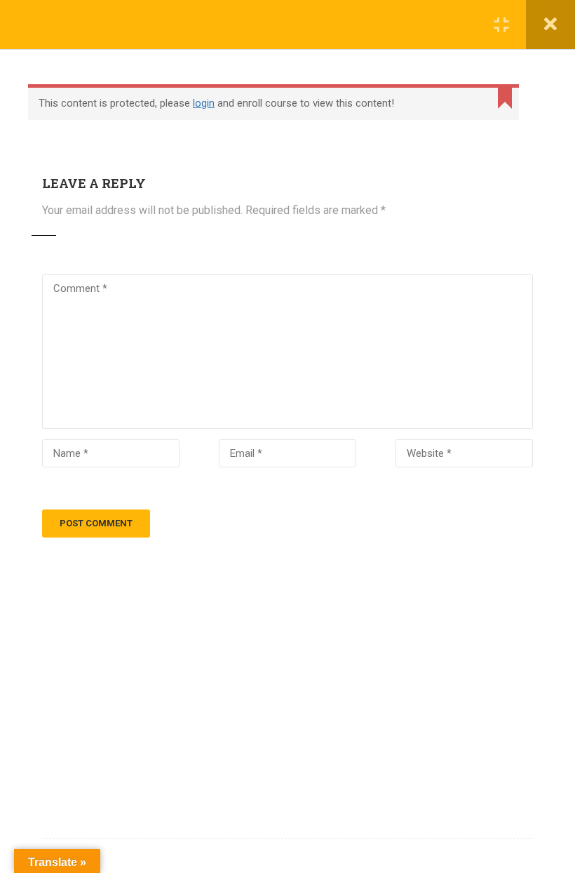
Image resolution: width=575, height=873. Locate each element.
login (204, 103)
